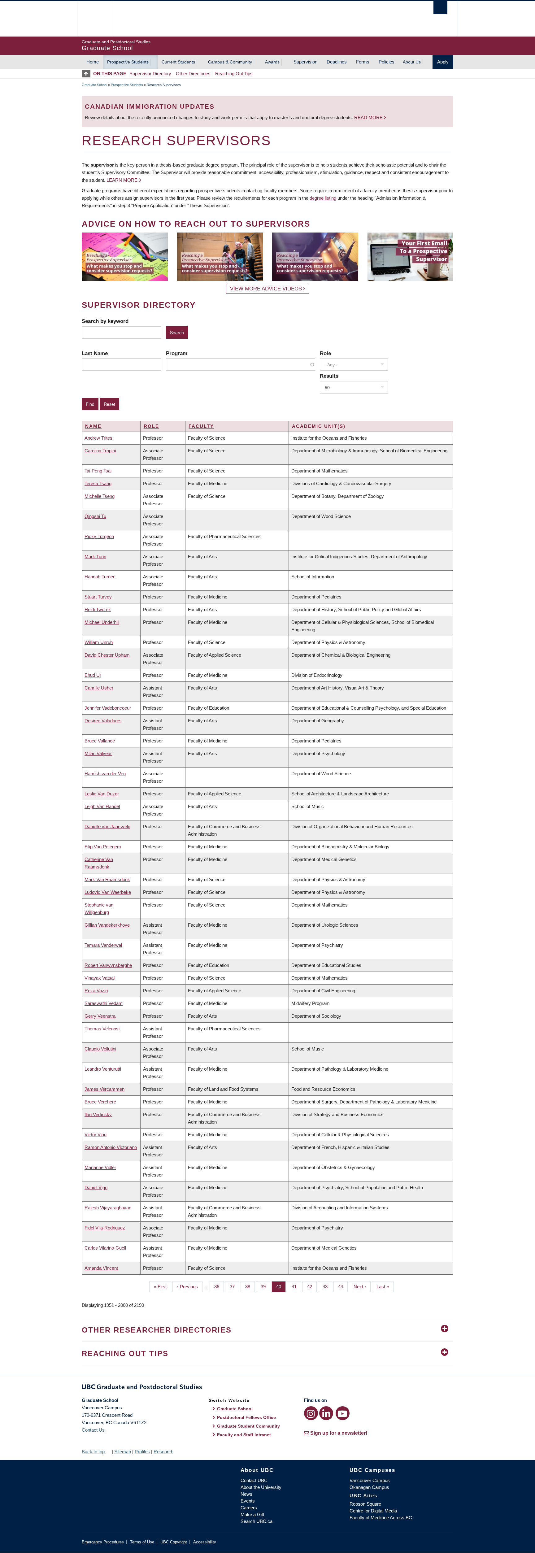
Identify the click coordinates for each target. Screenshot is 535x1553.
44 (343, 1286)
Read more (369, 117)
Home (92, 61)
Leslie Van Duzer (102, 793)
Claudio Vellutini (100, 1048)
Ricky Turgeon (99, 536)
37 (234, 1286)
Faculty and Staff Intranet (244, 1434)
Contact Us (93, 1430)
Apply (443, 61)
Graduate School (94, 85)
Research (163, 1451)
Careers (249, 1507)
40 (281, 1286)
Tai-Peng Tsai (98, 470)
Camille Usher (99, 687)
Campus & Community (230, 61)
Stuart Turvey (98, 596)
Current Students (178, 61)
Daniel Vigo (96, 1187)
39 (265, 1286)
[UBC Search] (440, 7)
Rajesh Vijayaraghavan (108, 1207)
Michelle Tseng (100, 496)
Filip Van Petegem (103, 846)
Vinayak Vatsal (100, 978)
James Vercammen (104, 1089)
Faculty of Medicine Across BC (381, 1517)
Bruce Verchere (100, 1101)
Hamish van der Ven (105, 773)
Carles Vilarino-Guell (105, 1248)
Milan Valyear (98, 753)
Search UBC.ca (256, 1521)
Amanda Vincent (101, 1268)
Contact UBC (254, 1480)
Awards (272, 61)
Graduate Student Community (248, 1426)
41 (296, 1286)
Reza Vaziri (96, 990)
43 (327, 1286)
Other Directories (193, 73)
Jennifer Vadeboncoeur (108, 708)
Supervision (305, 61)
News (246, 1494)
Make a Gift (252, 1514)
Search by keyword (105, 321)
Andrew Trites (98, 438)
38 (250, 1286)
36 (219, 1286)
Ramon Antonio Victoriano (111, 1147)
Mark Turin (95, 556)
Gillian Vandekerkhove (107, 925)
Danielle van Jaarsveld (107, 826)
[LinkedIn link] (326, 1413)
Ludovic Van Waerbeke (108, 892)
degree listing (323, 198)
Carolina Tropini (100, 450)
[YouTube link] (343, 1413)
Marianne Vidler (100, 1167)
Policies (386, 61)
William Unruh (99, 642)
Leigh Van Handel (102, 806)
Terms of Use (142, 1542)
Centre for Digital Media (373, 1510)
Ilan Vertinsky (98, 1114)
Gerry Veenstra (100, 1016)
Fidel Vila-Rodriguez (105, 1227)
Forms (362, 61)
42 (312, 1286)
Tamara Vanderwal (103, 945)
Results (329, 376)
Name (93, 426)
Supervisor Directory (150, 73)
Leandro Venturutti (103, 1069)
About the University (261, 1487)
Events (248, 1500)
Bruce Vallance (100, 740)
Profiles (142, 1451)
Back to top (94, 1451)
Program (176, 353)
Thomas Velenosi (102, 1028)
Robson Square (365, 1504)
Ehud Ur (93, 675)
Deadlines (337, 61)
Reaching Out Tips (234, 73)
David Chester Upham (107, 655)
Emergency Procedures (103, 1542)
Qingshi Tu (95, 516)
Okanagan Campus (369, 1487)
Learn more (122, 180)
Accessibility (204, 1542)
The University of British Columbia (95, 19)
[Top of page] (87, 73)
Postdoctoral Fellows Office (246, 1417)
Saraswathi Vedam (104, 1003)
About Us (412, 61)
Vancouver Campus (370, 1480)
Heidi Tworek (98, 609)
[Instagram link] (311, 1413)
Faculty (201, 426)
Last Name (95, 353)
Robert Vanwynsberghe (108, 965)
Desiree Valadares (103, 720)
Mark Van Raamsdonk (107, 879)
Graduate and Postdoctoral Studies (267, 1388)
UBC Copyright (173, 1542)
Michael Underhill (102, 622)
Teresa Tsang (98, 483)
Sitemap (122, 1451)
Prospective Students (128, 61)
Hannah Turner (100, 576)
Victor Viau (96, 1134)
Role (325, 353)
